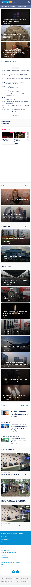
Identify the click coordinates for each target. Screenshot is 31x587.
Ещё (26, 185)
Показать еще (15, 115)
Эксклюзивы (12, 6)
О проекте (4, 536)
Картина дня (5, 226)
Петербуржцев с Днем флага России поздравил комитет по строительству (17, 106)
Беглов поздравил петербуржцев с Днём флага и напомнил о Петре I (17, 98)
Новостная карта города (8, 552)
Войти (29, 2)
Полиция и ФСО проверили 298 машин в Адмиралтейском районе (15, 86)
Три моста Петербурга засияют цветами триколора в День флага (15, 82)
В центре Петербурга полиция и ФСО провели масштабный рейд (17, 94)
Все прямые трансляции (29, 448)
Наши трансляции (7, 448)
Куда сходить (22, 6)
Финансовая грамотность (9, 434)
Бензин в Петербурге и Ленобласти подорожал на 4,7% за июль (17, 75)
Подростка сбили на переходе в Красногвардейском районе (13, 90)
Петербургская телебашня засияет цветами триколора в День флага (16, 110)
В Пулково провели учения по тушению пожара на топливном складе (18, 79)
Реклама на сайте (6, 541)
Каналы (4, 405)
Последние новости (8, 61)
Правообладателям (6, 539)
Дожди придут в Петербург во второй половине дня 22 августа (17, 102)
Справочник (5, 564)
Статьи (3, 185)
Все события (29, 123)
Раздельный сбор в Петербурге (11, 422)
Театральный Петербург (9, 408)
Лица (2, 560)
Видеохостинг (5, 550)
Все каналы (24, 405)
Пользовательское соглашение (10, 562)
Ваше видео (4, 557)
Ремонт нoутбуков (6, 567)
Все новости (29, 61)
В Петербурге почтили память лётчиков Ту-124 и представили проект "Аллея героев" (17, 71)
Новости (4, 6)
